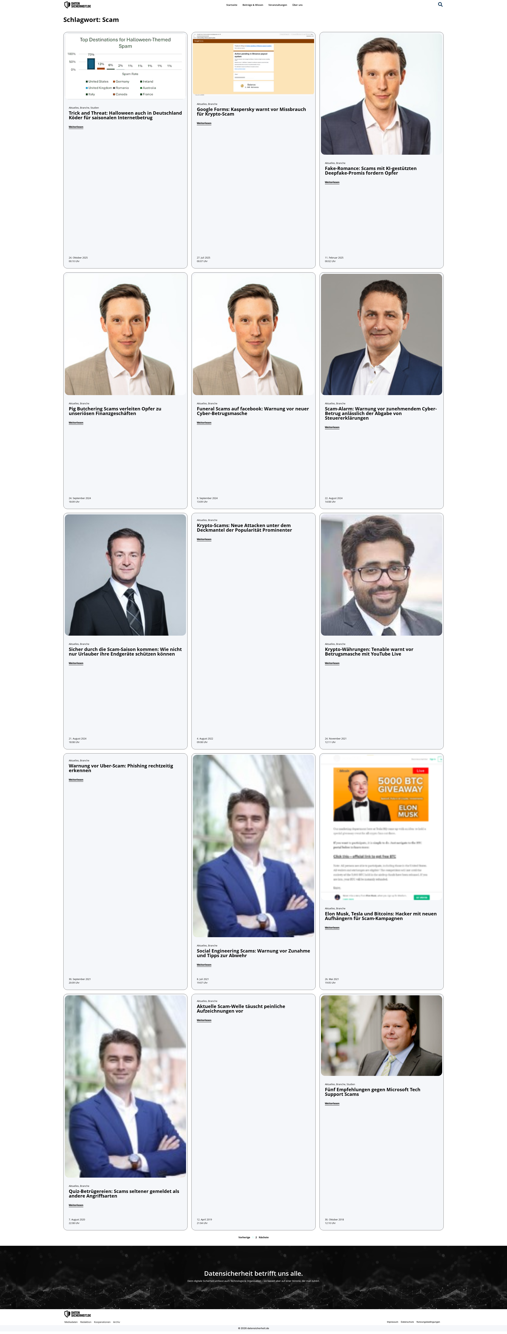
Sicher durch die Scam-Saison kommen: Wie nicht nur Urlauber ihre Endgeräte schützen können (125, 651)
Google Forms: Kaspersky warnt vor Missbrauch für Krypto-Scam (251, 111)
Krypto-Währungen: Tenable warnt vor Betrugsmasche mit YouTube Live (369, 651)
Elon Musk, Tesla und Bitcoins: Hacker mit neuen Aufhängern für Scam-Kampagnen (381, 916)
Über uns (297, 5)
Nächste (264, 1237)
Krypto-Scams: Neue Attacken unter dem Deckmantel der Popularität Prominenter (244, 527)
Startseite (231, 5)
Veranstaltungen (277, 5)
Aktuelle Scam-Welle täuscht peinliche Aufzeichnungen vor (241, 1008)
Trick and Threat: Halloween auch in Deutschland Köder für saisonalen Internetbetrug (125, 115)
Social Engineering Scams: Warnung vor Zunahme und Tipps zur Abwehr (253, 953)
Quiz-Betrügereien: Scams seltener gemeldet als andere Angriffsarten (124, 1193)
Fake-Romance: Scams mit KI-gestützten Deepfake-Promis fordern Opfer (371, 170)
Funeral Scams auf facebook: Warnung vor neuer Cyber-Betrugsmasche (253, 411)
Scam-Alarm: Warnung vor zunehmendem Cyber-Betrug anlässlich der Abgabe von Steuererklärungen (381, 413)
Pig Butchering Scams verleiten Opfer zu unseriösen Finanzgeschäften (115, 411)
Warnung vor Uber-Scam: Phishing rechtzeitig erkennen (121, 768)
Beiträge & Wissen (253, 5)
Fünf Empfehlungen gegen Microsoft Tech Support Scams (372, 1091)
